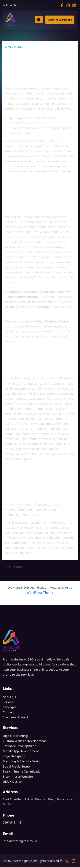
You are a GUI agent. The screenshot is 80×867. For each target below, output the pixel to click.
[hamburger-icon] (39, 19)
